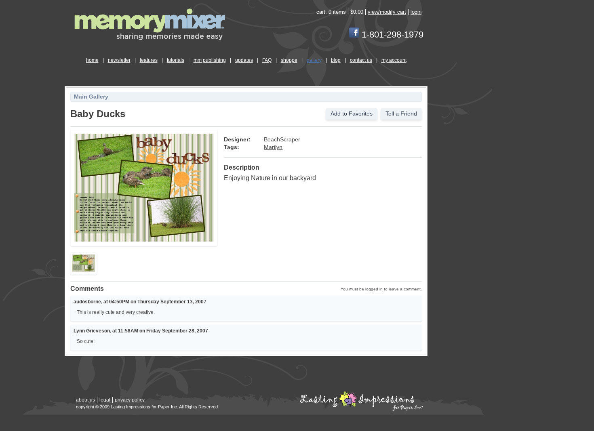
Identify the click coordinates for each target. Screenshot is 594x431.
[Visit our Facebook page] (354, 34)
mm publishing (210, 60)
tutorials (175, 60)
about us (85, 400)
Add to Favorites (352, 114)
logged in (374, 289)
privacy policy (130, 400)
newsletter (119, 60)
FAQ (267, 60)
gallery (314, 60)
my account (394, 60)
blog (336, 60)
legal (104, 400)
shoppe (289, 60)
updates (244, 60)
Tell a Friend (401, 114)
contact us (361, 60)
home (92, 60)
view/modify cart (387, 12)
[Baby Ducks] (144, 240)
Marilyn (273, 147)
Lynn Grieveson (92, 331)
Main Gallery (91, 97)
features (149, 60)
